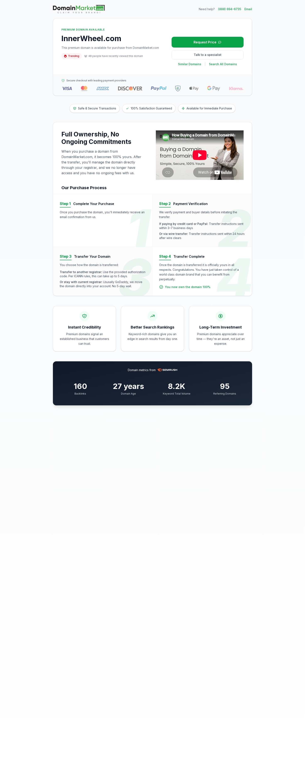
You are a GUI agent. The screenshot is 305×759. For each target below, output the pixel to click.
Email (248, 9)
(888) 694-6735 (229, 9)
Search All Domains (223, 64)
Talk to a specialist (207, 54)
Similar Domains (189, 64)
